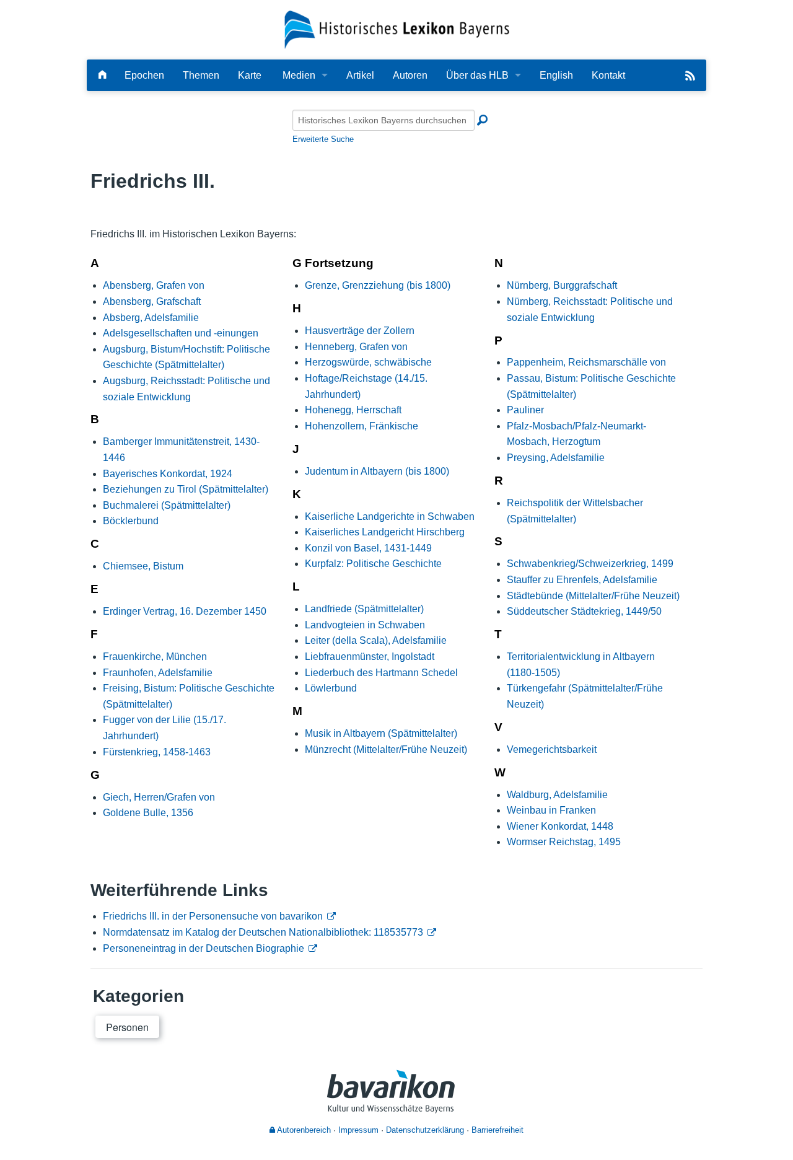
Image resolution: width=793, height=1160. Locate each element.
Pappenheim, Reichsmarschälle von (586, 362)
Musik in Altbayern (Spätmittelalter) (381, 733)
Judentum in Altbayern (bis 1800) (377, 471)
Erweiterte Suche (323, 139)
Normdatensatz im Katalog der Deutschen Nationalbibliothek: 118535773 (263, 932)
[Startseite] (397, 29)
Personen (127, 1027)
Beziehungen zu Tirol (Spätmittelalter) (185, 489)
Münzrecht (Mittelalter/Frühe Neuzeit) (386, 749)
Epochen (144, 75)
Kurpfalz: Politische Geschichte (373, 563)
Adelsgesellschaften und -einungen (180, 333)
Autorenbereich (303, 1130)
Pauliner (525, 410)
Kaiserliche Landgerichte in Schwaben (390, 516)
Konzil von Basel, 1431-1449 (368, 548)
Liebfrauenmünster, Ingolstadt (369, 656)
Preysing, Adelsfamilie (556, 457)
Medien (299, 75)
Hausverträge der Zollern (359, 330)
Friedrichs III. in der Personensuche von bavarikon (213, 916)
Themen (201, 75)
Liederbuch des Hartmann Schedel (381, 672)
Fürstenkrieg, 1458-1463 (157, 752)
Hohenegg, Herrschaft (353, 410)
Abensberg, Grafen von (153, 285)
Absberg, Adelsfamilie (151, 317)
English (556, 75)
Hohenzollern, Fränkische (361, 426)
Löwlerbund (331, 688)
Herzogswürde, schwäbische (368, 362)
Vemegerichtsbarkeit (552, 749)
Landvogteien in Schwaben (365, 625)
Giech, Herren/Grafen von (159, 797)
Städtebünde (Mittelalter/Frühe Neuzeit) (593, 596)
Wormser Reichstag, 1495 (564, 842)
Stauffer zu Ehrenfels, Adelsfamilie (582, 579)
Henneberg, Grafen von (356, 346)
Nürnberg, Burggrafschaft (562, 285)
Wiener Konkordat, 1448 (560, 826)
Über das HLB (477, 75)
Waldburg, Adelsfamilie (557, 794)
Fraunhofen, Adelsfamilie (157, 672)
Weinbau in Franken (551, 810)
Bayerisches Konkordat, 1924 (167, 473)
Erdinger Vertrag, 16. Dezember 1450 (184, 611)
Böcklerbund (131, 521)
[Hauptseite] (102, 75)
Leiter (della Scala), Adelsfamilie (376, 640)
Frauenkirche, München (155, 656)
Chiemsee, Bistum (143, 566)
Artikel (360, 75)
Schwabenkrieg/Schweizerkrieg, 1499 (590, 563)
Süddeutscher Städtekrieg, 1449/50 (584, 611)
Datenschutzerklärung (425, 1130)
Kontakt (608, 75)
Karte (249, 75)
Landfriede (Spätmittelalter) (364, 609)
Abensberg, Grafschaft (152, 301)
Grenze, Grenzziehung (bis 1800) (377, 285)
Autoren (410, 75)
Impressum (358, 1130)
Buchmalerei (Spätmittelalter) (166, 505)
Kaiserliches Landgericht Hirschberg (385, 532)
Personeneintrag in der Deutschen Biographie (203, 948)
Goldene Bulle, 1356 (148, 812)
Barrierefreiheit (497, 1130)
